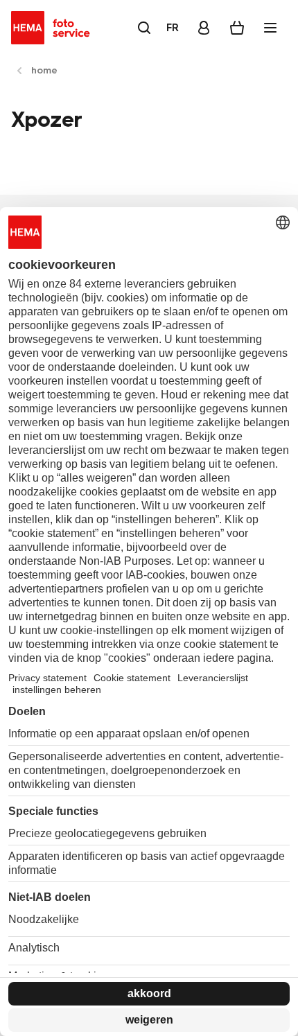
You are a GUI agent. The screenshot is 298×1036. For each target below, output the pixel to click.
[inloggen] (203, 27)
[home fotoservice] (53, 27)
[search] (144, 28)
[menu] (270, 27)
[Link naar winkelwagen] (237, 27)
